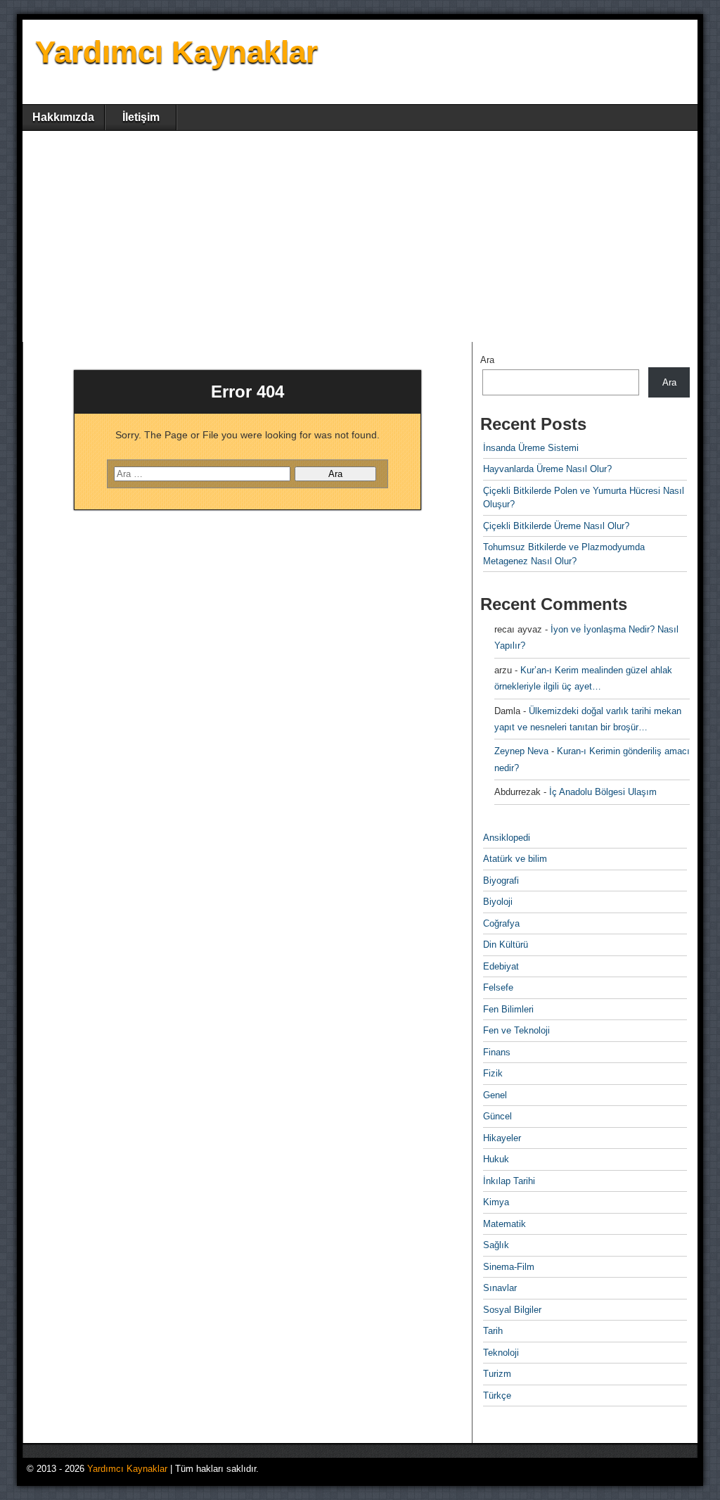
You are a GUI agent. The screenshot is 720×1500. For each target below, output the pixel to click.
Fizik (493, 1073)
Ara (487, 360)
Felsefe (498, 987)
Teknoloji (501, 1352)
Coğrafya (501, 923)
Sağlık (496, 1245)
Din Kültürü (505, 944)
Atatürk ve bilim (515, 858)
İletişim (141, 117)
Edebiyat (501, 966)
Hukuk (496, 1159)
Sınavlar (500, 1288)
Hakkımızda (63, 117)
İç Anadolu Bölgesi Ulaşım (603, 792)
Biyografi (501, 880)
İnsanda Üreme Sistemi (531, 448)
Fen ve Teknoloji (516, 1030)
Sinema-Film (508, 1266)
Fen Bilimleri (508, 1009)
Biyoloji (498, 901)
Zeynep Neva (521, 751)
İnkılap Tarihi (509, 1181)
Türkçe (497, 1395)
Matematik (504, 1224)
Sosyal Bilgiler (512, 1309)
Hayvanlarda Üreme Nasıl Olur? (547, 469)
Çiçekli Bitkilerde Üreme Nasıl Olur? (556, 526)
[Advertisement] (360, 236)
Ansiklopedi (506, 837)
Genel (495, 1095)
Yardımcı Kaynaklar (176, 51)
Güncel (497, 1116)
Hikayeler (502, 1138)
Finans (496, 1052)
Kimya (496, 1202)
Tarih (493, 1331)
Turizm (497, 1373)
